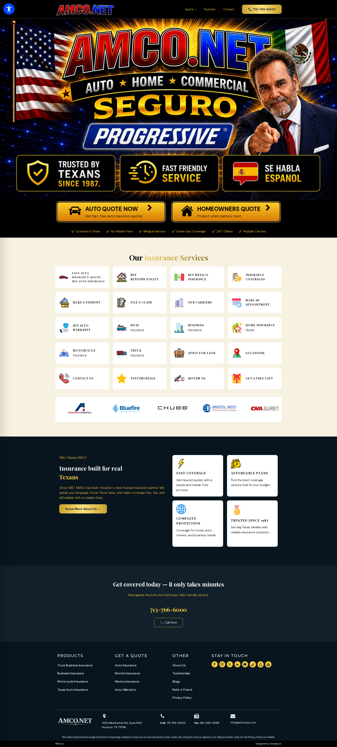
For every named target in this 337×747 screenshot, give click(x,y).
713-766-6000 (172, 723)
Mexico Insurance (127, 681)
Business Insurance (70, 673)
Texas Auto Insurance (72, 690)
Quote (189, 9)
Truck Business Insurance (75, 665)
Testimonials (181, 673)
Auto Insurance (126, 665)
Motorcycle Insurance (72, 681)
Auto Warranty (125, 690)
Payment (210, 9)
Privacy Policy (182, 698)
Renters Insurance (127, 673)
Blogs (176, 681)
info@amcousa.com (243, 722)
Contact (228, 9)
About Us (179, 665)
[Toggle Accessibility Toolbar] (9, 9)
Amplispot (275, 743)
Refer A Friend (182, 690)
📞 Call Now (168, 622)
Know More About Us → (83, 509)
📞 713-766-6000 (262, 9)
